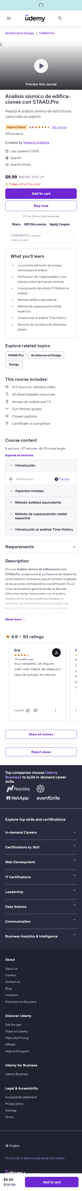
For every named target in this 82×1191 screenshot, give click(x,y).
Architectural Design (19, 33)
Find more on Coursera (20, 1002)
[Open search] (60, 18)
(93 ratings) (59, 127)
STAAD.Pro (46, 33)
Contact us (12, 982)
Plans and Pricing (16, 1038)
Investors (11, 995)
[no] (35, 710)
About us (11, 969)
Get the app (13, 1025)
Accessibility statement (21, 1097)
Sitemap (10, 1110)
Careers (10, 975)
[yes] (28, 710)
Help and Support (17, 1051)
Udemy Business (16, 1074)
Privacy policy (14, 1104)
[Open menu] (8, 18)
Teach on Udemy (16, 1031)
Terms (9, 1117)
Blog (8, 988)
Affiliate (10, 1044)
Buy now (41, 205)
